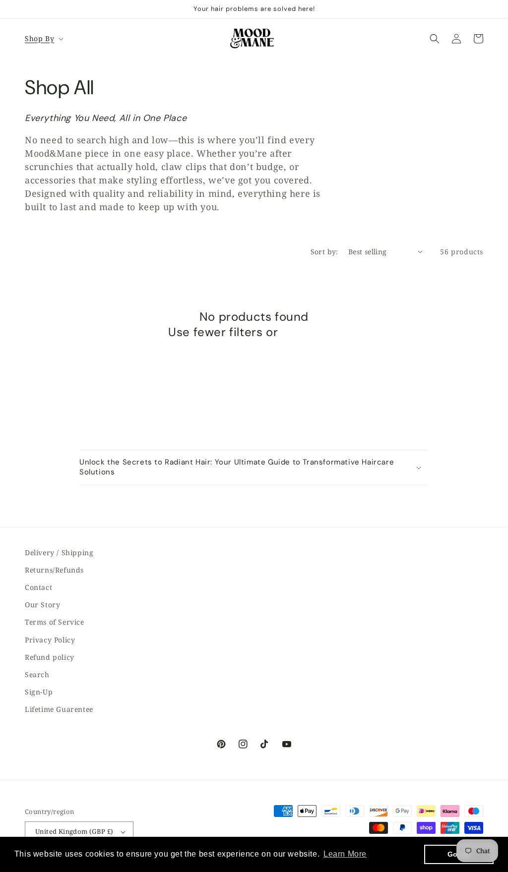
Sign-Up (39, 692)
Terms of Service (54, 622)
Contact (38, 587)
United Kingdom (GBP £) (74, 831)
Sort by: (324, 251)
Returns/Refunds (54, 570)
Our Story (42, 604)
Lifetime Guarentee (59, 709)
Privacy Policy (50, 639)
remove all (310, 332)
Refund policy (49, 657)
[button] (43, 38)
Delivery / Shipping (59, 552)
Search (37, 674)
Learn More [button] (345, 854)
